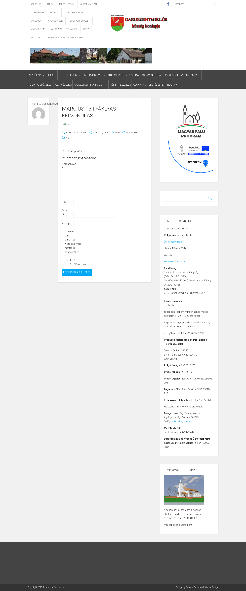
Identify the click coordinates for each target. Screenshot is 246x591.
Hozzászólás (67, 166)
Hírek (50, 4)
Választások (55, 21)
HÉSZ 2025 (35, 37)
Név (65, 202)
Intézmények (37, 12)
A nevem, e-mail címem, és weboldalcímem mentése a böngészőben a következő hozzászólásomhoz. (70, 248)
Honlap (66, 223)
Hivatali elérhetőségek (175, 261)
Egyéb (68, 137)
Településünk (66, 4)
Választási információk (64, 29)
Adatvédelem (37, 29)
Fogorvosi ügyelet (79, 21)
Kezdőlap (36, 4)
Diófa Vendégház (73, 12)
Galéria (54, 12)
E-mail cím (65, 212)
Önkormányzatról (173, 241)
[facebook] (168, 4)
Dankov (189, 587)
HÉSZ (86, 29)
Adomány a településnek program (66, 37)
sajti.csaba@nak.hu (180, 421)
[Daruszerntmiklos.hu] (140, 23)
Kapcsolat (36, 21)
